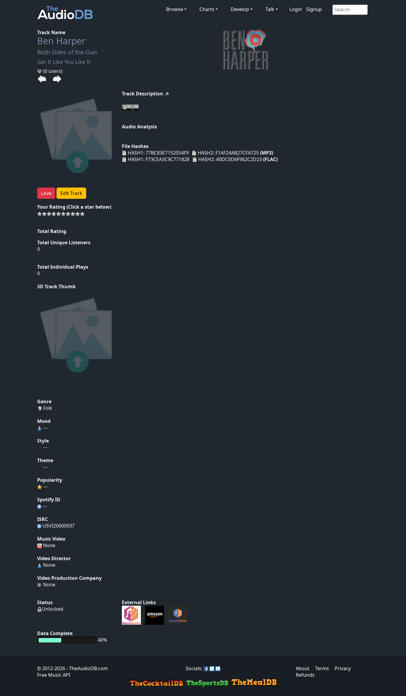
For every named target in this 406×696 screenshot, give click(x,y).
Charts (206, 9)
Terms (322, 668)
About (302, 668)
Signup (314, 9)
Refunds (305, 675)
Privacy (343, 668)
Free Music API (53, 675)
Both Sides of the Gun (67, 52)
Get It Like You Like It (64, 61)
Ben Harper (61, 41)
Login (295, 9)
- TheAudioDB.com (86, 668)
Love (46, 193)
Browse (174, 9)
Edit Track (71, 193)
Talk (269, 9)
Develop (240, 9)
